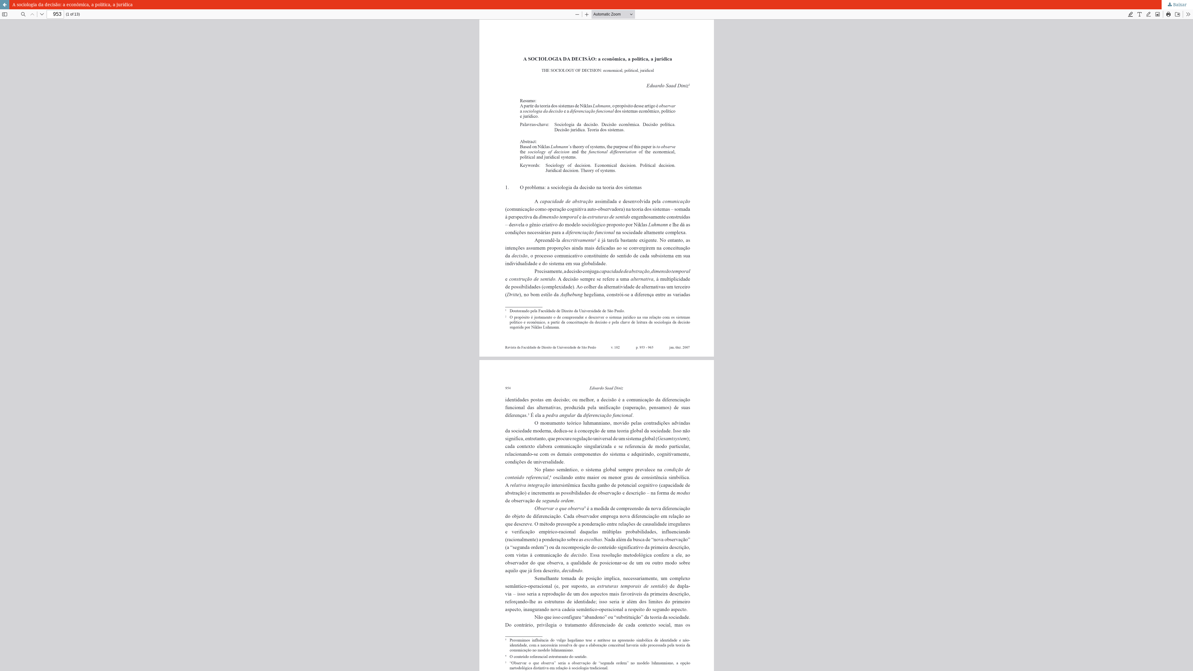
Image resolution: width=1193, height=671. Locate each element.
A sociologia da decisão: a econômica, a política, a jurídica (72, 4)
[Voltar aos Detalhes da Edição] (4, 4)
